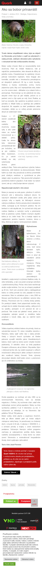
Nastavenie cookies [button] (11, 559)
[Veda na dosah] (15, 521)
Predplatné (25, 501)
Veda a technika (7, 17)
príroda (21, 485)
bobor (5, 485)
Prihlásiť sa (11, 501)
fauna (13, 485)
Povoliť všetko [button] (9, 564)
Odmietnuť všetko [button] (27, 559)
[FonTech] (11, 529)
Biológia (23, 14)
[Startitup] (34, 521)
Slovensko (31, 485)
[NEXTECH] (28, 529)
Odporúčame (32, 14)
